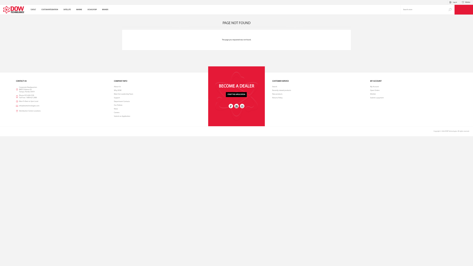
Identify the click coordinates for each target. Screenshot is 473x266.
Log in (455, 2)
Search (450, 10)
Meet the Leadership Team (123, 94)
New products (277, 94)
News (116, 109)
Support (117, 98)
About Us (117, 87)
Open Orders (375, 90)
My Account (374, 87)
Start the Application (236, 94)
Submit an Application (122, 116)
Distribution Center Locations (30, 111)
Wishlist (373, 94)
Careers (116, 113)
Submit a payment (377, 98)
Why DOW (117, 90)
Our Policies (118, 105)
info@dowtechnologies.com (29, 106)
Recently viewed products (281, 90)
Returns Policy (277, 98)
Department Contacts (122, 101)
